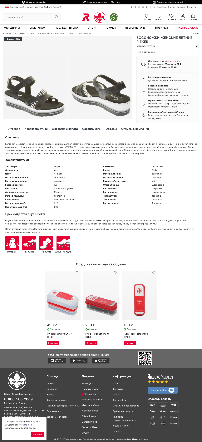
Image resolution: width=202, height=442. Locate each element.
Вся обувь (87, 383)
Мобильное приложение (125, 405)
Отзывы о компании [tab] (135, 128)
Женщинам (12, 27)
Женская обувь (90, 410)
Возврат (181, 7)
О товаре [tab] (13, 128)
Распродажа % (187, 27)
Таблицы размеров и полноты (63, 405)
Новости (117, 431)
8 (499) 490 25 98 (25, 407)
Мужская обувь (90, 405)
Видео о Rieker (120, 425)
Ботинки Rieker (90, 427)
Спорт (92, 27)
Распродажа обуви (92, 399)
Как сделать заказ (57, 400)
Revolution (90, 394)
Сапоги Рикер (89, 421)
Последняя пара (66, 27)
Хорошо (37, 434)
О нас (152, 7)
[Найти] (56, 17)
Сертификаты (54, 411)
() (175, 61)
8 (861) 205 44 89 (29, 416)
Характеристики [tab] (36, 128)
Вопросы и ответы (57, 416)
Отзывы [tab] (111, 128)
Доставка (161, 7)
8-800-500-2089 (18, 399)
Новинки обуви (90, 389)
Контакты (191, 7)
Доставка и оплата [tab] (65, 128)
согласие (24, 424)
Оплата (171, 7)
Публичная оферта (122, 411)
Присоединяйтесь (160, 389)
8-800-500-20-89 (139, 7)
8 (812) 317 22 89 (35, 410)
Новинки (161, 27)
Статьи (116, 394)
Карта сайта (119, 400)
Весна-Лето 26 (135, 27)
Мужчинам (37, 27)
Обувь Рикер (89, 416)
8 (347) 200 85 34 (21, 413)
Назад (196, 33)
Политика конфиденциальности (124, 418)
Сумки (111, 27)
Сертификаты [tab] (91, 128)
